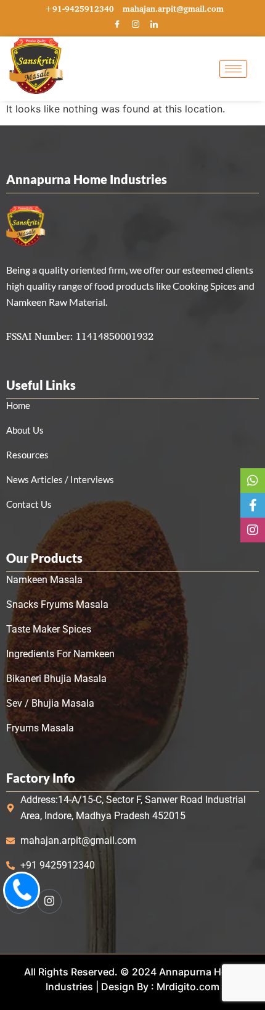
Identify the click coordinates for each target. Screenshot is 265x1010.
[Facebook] (117, 24)
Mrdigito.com (188, 986)
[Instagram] (135, 24)
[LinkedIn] (154, 24)
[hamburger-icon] (233, 69)
